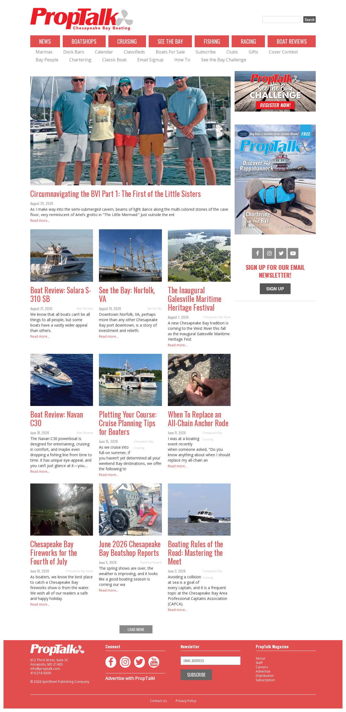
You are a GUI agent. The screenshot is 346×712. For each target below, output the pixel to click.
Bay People (47, 60)
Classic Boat (114, 60)
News (45, 41)
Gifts (253, 52)
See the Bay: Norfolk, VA (127, 294)
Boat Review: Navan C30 (56, 418)
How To (182, 60)
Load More (136, 629)
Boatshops (84, 41)
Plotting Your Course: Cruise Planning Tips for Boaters (128, 423)
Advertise (263, 671)
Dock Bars (73, 52)
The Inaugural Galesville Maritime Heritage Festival (194, 298)
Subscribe (206, 52)
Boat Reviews (292, 41)
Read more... (40, 220)
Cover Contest (283, 52)
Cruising (127, 41)
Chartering (80, 60)
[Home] (81, 19)
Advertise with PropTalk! (130, 678)
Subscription (265, 680)
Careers (262, 667)
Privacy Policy (186, 701)
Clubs (232, 52)
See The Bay (170, 41)
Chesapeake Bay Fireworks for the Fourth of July (53, 552)
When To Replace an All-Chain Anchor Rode (198, 418)
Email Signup (150, 60)
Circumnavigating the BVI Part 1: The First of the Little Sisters (115, 193)
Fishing (212, 41)
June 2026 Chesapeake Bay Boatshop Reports (130, 548)
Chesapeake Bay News (217, 317)
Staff (259, 662)
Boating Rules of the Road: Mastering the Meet (195, 552)
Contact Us (158, 701)
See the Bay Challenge (223, 60)
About (260, 658)
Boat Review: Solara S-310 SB (60, 294)
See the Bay (154, 308)
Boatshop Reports (151, 562)
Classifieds (134, 52)
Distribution (265, 675)
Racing (248, 41)
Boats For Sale (170, 52)
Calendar (104, 52)
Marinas (44, 52)
